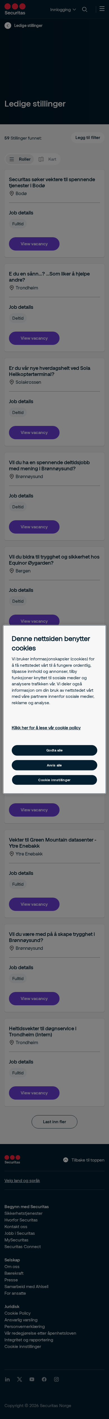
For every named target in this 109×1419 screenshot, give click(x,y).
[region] (54, 709)
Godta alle (54, 750)
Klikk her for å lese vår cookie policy (46, 727)
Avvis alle (54, 765)
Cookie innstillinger (54, 780)
